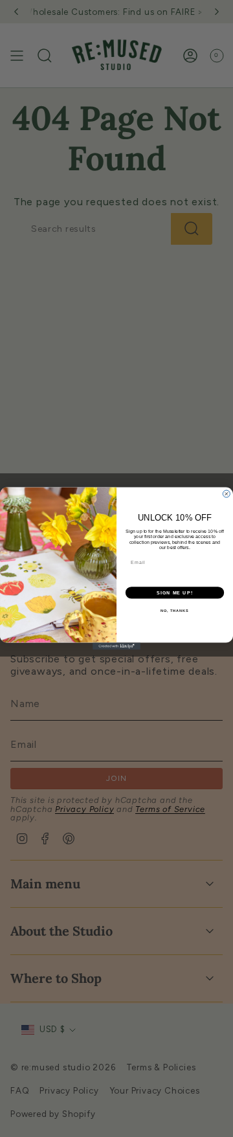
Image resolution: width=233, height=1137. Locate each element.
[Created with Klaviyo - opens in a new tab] (116, 645)
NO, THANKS (175, 611)
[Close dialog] (226, 493)
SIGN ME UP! (175, 592)
